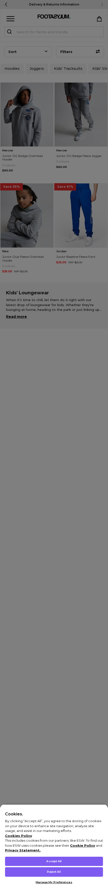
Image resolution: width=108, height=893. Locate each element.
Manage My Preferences (54, 882)
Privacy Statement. (22, 850)
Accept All (54, 861)
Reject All (54, 871)
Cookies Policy (18, 836)
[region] (54, 848)
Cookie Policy (82, 845)
